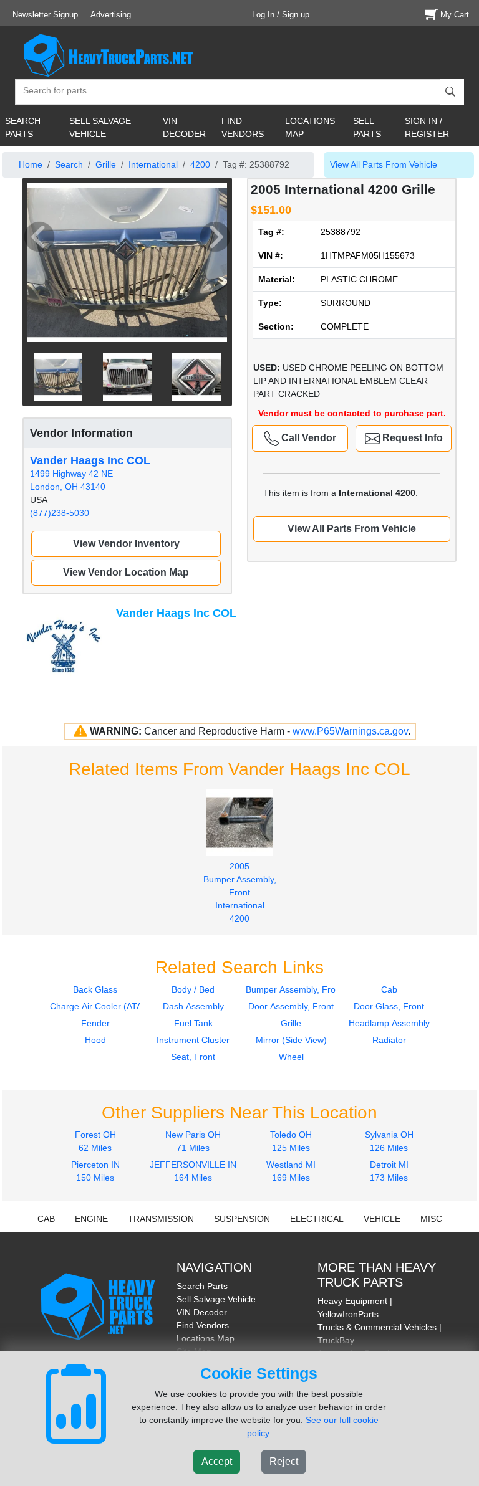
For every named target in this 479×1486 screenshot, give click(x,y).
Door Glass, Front (389, 1006)
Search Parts (202, 1286)
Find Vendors (203, 1325)
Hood (95, 1040)
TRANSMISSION (161, 1219)
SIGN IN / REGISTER (427, 127)
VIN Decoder (202, 1312)
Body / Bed (193, 989)
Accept (216, 1461)
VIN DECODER (184, 127)
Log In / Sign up (280, 14)
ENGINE (91, 1219)
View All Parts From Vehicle (383, 164)
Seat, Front (193, 1057)
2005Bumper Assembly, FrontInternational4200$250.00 (239, 898)
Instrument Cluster (193, 1040)
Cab (389, 989)
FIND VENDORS (242, 127)
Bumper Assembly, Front (294, 989)
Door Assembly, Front (291, 1006)
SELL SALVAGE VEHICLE (100, 127)
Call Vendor (307, 437)
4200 (200, 164)
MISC (431, 1219)
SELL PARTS (367, 127)
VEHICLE (382, 1219)
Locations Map (206, 1338)
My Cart (454, 14)
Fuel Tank (193, 1023)
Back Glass (95, 989)
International (153, 164)
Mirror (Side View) (291, 1040)
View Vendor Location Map (126, 572)
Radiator (389, 1040)
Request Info (411, 437)
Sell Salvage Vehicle (216, 1299)
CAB (46, 1219)
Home (30, 164)
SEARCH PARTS (23, 127)
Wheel (291, 1057)
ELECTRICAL (317, 1219)
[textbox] (53, 92)
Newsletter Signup (45, 14)
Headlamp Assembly (389, 1023)
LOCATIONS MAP (310, 127)
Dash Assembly (193, 1006)
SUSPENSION (242, 1219)
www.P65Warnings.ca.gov (350, 731)
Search (69, 164)
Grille (105, 164)
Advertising (110, 14)
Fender (95, 1023)
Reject (283, 1461)
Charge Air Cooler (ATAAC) (103, 1006)
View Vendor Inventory (126, 543)
